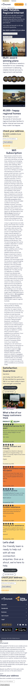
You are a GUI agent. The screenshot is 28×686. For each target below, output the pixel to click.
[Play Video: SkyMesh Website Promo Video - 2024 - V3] (14, 94)
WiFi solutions (15, 290)
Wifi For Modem (8, 213)
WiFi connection (12, 199)
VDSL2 (18, 350)
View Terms (6, 374)
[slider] (14, 106)
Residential (6, 0)
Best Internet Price (16, 356)
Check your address (10, 387)
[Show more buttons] (23, 106)
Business (14, 0)
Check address (19, 4)
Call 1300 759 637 (9, 391)
